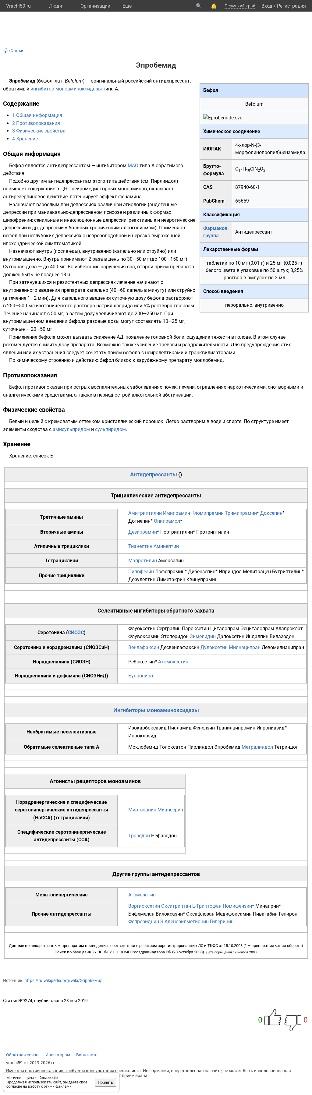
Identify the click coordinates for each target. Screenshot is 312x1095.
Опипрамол (167, 521)
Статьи (17, 51)
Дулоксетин (214, 647)
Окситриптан (176, 906)
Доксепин (271, 513)
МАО (133, 165)
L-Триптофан (207, 906)
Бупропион (140, 676)
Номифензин (237, 906)
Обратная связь (22, 1054)
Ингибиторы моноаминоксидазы (156, 710)
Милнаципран (245, 647)
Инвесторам (57, 1054)
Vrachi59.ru (18, 6)
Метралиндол (257, 747)
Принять (105, 1082)
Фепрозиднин (143, 921)
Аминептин (166, 546)
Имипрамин (176, 513)
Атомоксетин (173, 662)
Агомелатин (142, 895)
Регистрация (291, 6)
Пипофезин (141, 571)
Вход (266, 6)
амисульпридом (71, 429)
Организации (95, 6)
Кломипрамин (207, 513)
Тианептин (140, 546)
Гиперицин (222, 921)
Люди (55, 6)
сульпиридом (110, 429)
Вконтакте (86, 1054)
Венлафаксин (143, 647)
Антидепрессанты (153, 474)
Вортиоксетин (144, 906)
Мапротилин (142, 560)
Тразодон (139, 836)
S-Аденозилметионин (184, 921)
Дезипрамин (142, 532)
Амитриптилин (145, 513)
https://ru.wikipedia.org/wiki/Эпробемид (63, 980)
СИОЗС (76, 632)
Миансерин (170, 810)
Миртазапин (142, 810)
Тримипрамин (241, 513)
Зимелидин (203, 636)
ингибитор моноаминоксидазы (66, 89)
